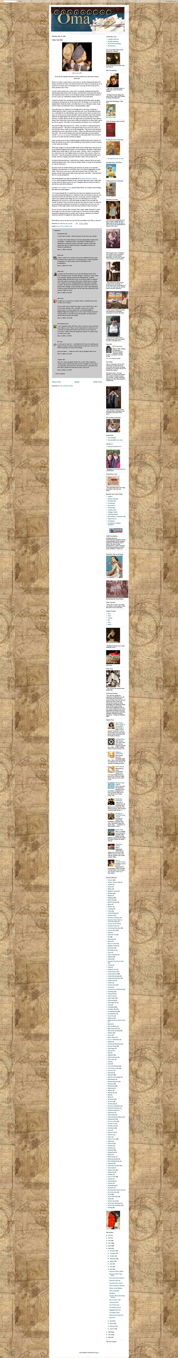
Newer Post (56, 382)
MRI (109, 1095)
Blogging (110, 897)
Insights (110, 1041)
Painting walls (112, 1126)
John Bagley (111, 1048)
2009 (109, 1248)
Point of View (60, 226)
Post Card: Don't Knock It (116, 1278)
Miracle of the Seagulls (114, 1077)
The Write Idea (112, 1192)
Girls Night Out (112, 1002)
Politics (110, 1141)
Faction (110, 965)
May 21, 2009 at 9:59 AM (64, 292)
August (112, 1261)
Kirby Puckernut (112, 1057)
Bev (58, 341)
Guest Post (111, 1016)
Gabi (109, 622)
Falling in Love (112, 969)
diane (59, 271)
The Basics (111, 1187)
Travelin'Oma (118, 346)
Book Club (111, 900)
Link (109, 1061)
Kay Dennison (61, 323)
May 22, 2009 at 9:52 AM (64, 354)
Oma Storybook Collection (115, 1117)
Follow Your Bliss (114, 1290)
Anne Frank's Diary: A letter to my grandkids (120, 724)
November (113, 1253)
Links (109, 1064)
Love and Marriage (113, 1066)
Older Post (97, 382)
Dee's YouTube (112, 438)
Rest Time (112, 1317)
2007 (109, 1334)
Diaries (110, 941)
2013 (109, 1238)
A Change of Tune (114, 1312)
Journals (110, 1050)
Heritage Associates (113, 41)
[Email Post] (76, 223)
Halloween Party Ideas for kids (116, 1020)
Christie (110, 618)
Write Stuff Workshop (114, 1203)
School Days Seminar (118, 845)
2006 (109, 1337)
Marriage (110, 1072)
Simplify (110, 1174)
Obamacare (111, 1112)
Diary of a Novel (112, 943)
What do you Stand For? (116, 1315)
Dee (109, 620)
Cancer (110, 911)
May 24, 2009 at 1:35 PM (64, 370)
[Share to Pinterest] (87, 224)
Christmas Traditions (114, 917)
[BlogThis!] (82, 224)
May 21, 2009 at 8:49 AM (64, 249)
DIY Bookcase (112, 950)
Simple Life (111, 1172)
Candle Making (112, 913)
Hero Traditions (112, 1026)
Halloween (111, 1018)
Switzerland (111, 1181)
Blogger (110, 895)
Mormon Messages (113, 499)
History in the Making (115, 1288)
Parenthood (111, 1128)
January (112, 1328)
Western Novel (112, 1201)
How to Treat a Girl (115, 1300)
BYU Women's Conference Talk (117, 516)
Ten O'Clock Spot (114, 1305)
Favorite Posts (112, 985)
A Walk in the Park (113, 39)
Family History (112, 971)
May (111, 1269)
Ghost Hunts (111, 998)
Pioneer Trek (111, 1132)
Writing (110, 1207)
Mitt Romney (111, 1079)
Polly (58, 255)
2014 (109, 1235)
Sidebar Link (68, 226)
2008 (109, 1332)
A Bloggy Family (112, 512)
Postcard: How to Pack (115, 1283)
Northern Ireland (112, 1110)
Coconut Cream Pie (113, 923)
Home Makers (112, 1037)
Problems (110, 1148)
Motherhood (111, 1086)
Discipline (112, 1293)
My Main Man (112, 501)
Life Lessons (111, 1059)
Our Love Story (112, 1121)
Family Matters (112, 974)
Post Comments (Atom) (66, 386)
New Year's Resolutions (114, 1106)
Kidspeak (110, 1055)
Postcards (110, 1143)
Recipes (110, 1154)
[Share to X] (83, 224)
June (111, 1266)
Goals (109, 1005)
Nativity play (111, 1103)
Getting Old (111, 993)
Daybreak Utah (112, 934)
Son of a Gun (111, 1176)
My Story (110, 1101)
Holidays (110, 1033)
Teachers (110, 1183)
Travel (109, 1194)
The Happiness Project (65, 187)
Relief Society (111, 1156)
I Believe (110, 496)
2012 (109, 1240)
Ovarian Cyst (111, 1123)
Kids (109, 1052)
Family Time (111, 980)
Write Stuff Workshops (114, 43)
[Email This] (80, 224)
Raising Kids (111, 1152)
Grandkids (111, 1007)
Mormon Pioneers (113, 1081)
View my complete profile (113, 358)
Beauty (110, 886)
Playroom (110, 1134)
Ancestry (110, 880)
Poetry (110, 1137)
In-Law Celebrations (113, 1039)
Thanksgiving (111, 1185)
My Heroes (111, 1099)
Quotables (110, 1150)
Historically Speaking (114, 1030)
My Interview (111, 505)
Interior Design (112, 1046)
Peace (109, 1130)
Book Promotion (112, 902)
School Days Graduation (118, 799)
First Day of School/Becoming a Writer (120, 815)
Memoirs (110, 1075)
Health (110, 1024)
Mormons (110, 1084)
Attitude (110, 884)
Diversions (111, 948)
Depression (111, 939)
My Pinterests (112, 46)
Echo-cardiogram (113, 954)
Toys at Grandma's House (120, 861)
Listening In (111, 521)
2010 (109, 1246)
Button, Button (119, 766)
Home (77, 382)
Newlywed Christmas (114, 1108)
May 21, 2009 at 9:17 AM (64, 265)
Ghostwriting (111, 1000)
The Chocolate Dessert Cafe (115, 1190)
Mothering (111, 1088)
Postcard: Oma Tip (114, 1280)
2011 (109, 1243)
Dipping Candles (112, 945)
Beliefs (109, 889)
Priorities (110, 1145)
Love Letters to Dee (113, 1068)
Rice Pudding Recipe (114, 1161)
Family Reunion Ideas (114, 978)
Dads (109, 932)
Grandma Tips (112, 510)
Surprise (110, 1179)
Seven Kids (111, 1168)
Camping (110, 909)
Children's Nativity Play (119, 752)
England (110, 956)
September (113, 1258)
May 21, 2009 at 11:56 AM (64, 318)
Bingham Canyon (113, 891)
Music (109, 1097)
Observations (111, 1114)
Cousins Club (111, 930)
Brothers (110, 906)
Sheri (58, 298)
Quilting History (120, 739)
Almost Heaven (112, 518)
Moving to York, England (120, 783)
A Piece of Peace (113, 1302)
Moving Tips (111, 1092)
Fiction (110, 987)
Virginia (59, 359)
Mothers (110, 1090)
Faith (109, 967)
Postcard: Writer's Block (116, 1271)
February (112, 1326)
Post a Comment (60, 373)
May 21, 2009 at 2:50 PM (64, 336)
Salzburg (110, 1163)
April (111, 1321)
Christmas (111, 915)
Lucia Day (111, 1070)
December (113, 1251)
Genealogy (111, 991)
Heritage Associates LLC (114, 446)
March (112, 1323)
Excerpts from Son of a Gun (116, 158)
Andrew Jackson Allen (114, 882)
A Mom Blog (111, 507)
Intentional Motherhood (114, 1044)
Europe (110, 959)
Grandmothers (112, 1013)
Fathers (110, 982)
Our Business (111, 503)
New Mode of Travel (115, 1307)
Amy (109, 613)
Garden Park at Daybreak (115, 989)
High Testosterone (113, 1028)
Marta (109, 624)
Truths (110, 1198)
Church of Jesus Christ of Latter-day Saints (115, 920)
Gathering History (113, 514)
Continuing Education (114, 928)
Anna (109, 615)
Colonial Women (112, 926)
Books (109, 904)
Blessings (110, 893)
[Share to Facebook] (85, 224)
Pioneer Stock (119, 829)
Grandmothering (112, 1011)
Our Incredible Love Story (115, 440)
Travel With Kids (113, 1196)
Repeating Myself (113, 1159)
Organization (111, 1119)
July (111, 1264)
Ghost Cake (111, 996)
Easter (109, 952)
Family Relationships (114, 976)
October (112, 1256)
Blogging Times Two (115, 1310)
